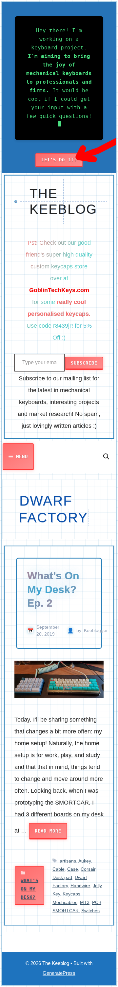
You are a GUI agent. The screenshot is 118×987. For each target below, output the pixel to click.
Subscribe (84, 363)
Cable (58, 869)
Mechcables (64, 902)
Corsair (88, 869)
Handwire (80, 885)
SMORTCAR (65, 910)
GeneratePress (59, 973)
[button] (106, 457)
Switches (90, 910)
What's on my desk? (29, 888)
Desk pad (62, 877)
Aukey (84, 861)
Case (72, 869)
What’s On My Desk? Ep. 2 (53, 589)
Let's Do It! (59, 159)
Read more (48, 831)
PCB (96, 902)
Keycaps (71, 893)
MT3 (84, 902)
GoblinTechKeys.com (59, 290)
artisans (68, 861)
